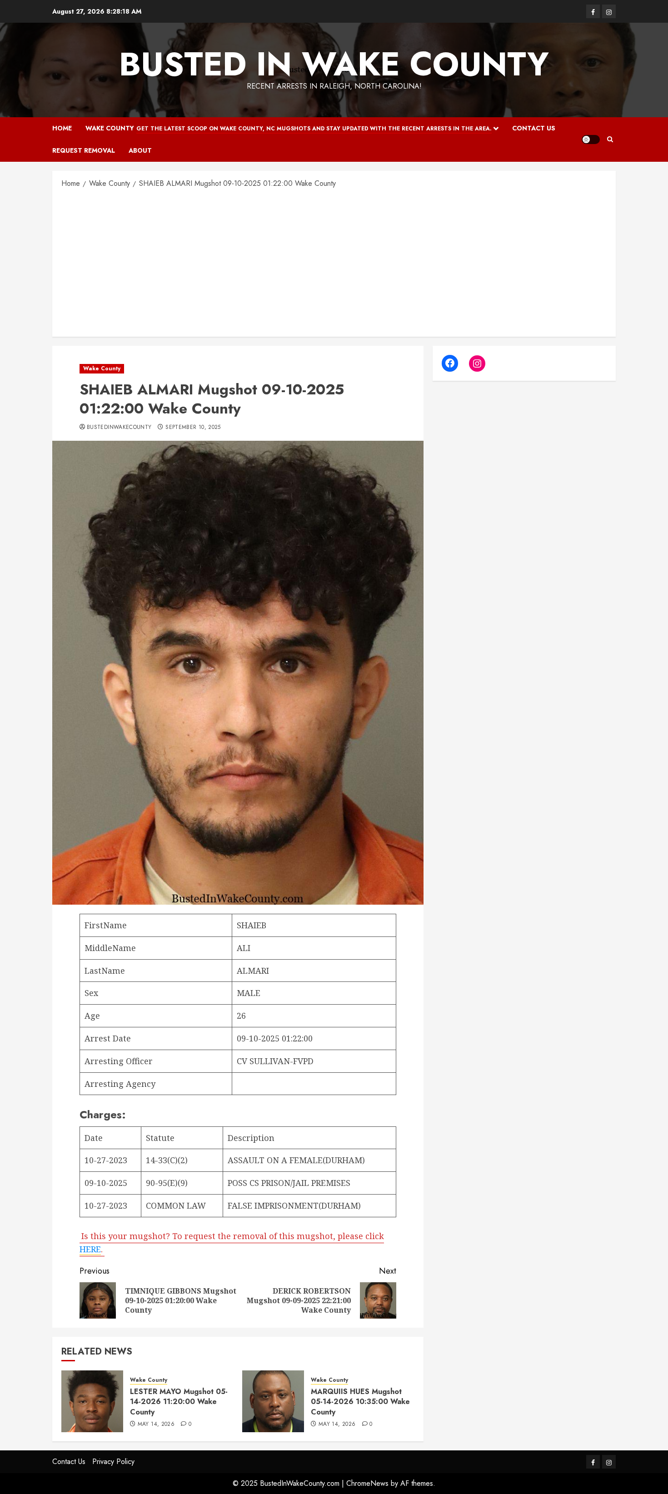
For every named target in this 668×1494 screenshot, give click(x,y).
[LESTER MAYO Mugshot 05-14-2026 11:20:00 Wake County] (92, 1401)
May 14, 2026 (156, 1424)
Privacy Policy (113, 1461)
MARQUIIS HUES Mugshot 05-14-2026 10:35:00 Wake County (360, 1401)
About (140, 150)
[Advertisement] (334, 261)
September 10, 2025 (192, 427)
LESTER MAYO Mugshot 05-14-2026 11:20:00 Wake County (179, 1401)
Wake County (288, 128)
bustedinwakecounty (119, 427)
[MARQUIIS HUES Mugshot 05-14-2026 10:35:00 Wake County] (273, 1401)
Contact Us (533, 128)
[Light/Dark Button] (591, 139)
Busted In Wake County (334, 64)
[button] (610, 139)
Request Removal (83, 150)
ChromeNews (367, 1483)
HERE (90, 1249)
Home (62, 128)
